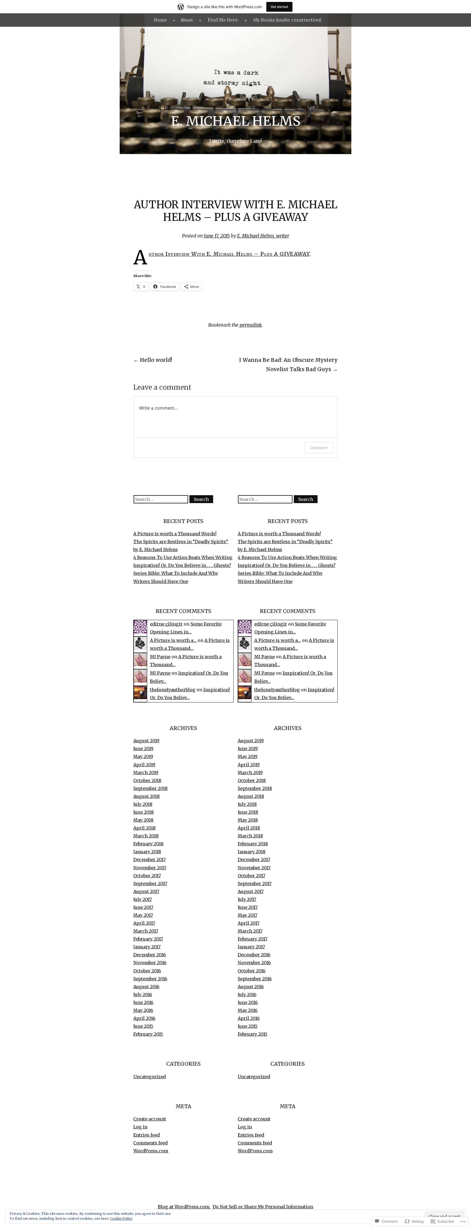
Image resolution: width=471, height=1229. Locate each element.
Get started (279, 7)
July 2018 (142, 804)
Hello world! (152, 360)
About (186, 20)
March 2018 (146, 836)
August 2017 (146, 891)
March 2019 (145, 772)
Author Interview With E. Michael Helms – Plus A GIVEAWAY (229, 254)
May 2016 (143, 1010)
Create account (149, 1119)
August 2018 (146, 796)
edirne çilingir (166, 624)
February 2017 (148, 939)
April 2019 (144, 764)
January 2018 (147, 851)
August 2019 (146, 740)
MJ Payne (160, 656)
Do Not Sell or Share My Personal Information (263, 1206)
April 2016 (144, 1018)
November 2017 (149, 867)
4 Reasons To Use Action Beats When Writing (183, 557)
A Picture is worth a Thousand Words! (174, 533)
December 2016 (149, 954)
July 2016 (142, 994)
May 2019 (143, 756)
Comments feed (150, 1143)
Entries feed (146, 1135)
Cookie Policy (121, 1218)
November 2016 (150, 962)
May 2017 (143, 915)
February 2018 (148, 843)
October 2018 (147, 780)
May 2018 (143, 820)
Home (160, 20)
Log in (140, 1126)
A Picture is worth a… (173, 640)
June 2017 (143, 907)
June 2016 (143, 1002)
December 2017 (149, 859)
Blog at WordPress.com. (184, 1206)
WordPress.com (150, 1150)
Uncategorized (149, 1076)
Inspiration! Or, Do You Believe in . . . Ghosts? (182, 565)
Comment (318, 447)
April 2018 (144, 828)
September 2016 (150, 978)
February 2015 (148, 1034)
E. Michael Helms (235, 121)
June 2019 (143, 748)
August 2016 (146, 986)
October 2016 (147, 970)
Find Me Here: (223, 20)
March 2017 (145, 931)
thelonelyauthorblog (172, 689)
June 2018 (143, 812)
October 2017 (147, 875)
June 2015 (143, 1026)
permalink (251, 325)
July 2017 (142, 899)
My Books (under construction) (287, 20)
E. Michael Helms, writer (263, 236)
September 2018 (150, 788)
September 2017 (150, 883)
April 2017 (144, 923)
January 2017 (147, 946)
